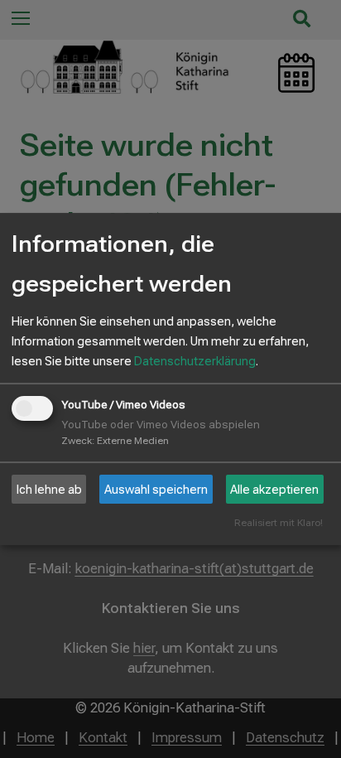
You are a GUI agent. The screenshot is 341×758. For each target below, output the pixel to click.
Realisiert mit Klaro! (278, 523)
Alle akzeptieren (274, 489)
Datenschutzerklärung (195, 361)
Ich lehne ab (49, 489)
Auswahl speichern (156, 489)
